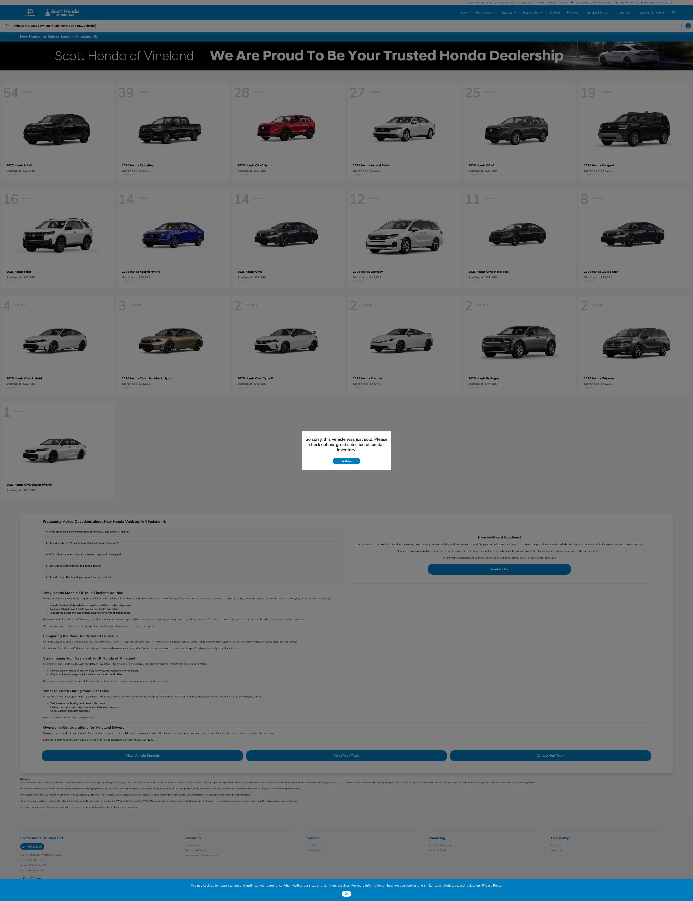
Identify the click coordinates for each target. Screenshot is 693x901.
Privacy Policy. (492, 885)
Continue (346, 461)
